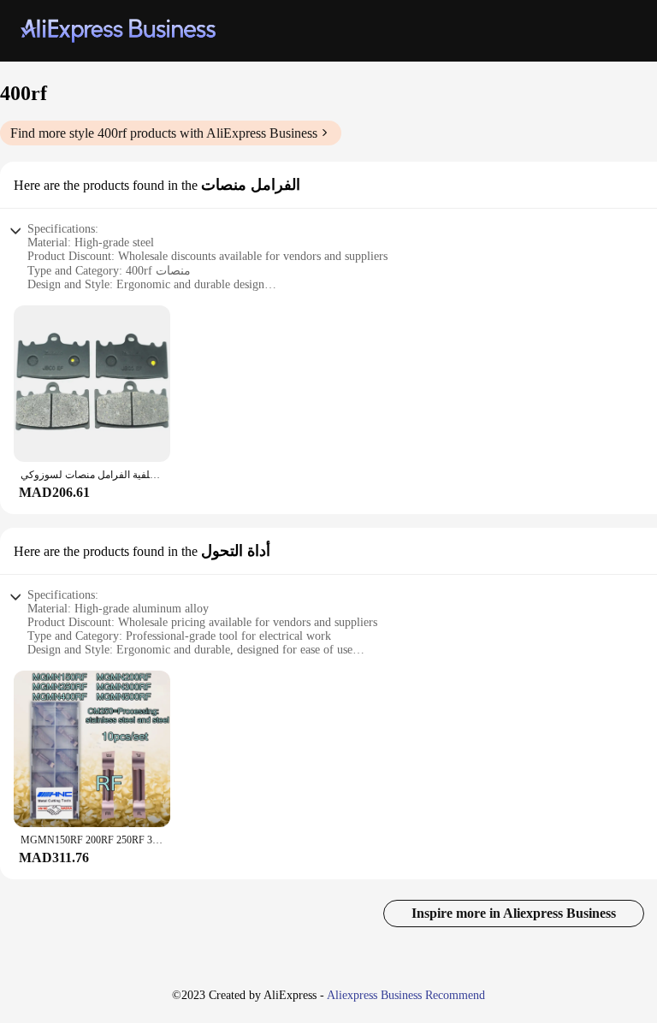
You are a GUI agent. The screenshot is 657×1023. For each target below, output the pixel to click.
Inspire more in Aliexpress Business (513, 913)
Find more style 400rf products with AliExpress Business (163, 133)
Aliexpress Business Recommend (406, 995)
